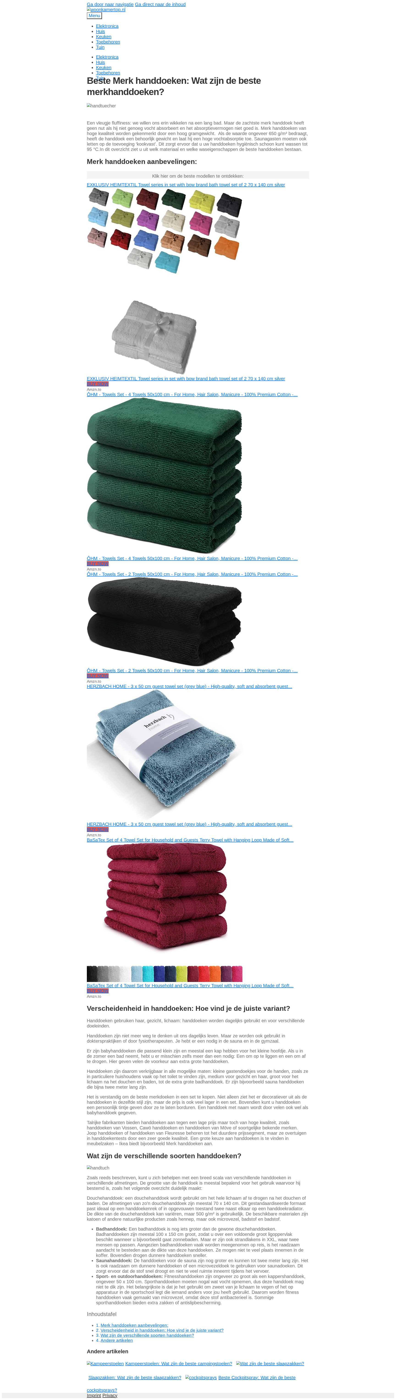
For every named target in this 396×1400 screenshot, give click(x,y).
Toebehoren (108, 41)
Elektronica (107, 26)
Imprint (94, 1395)
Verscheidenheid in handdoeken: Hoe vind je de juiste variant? (162, 1330)
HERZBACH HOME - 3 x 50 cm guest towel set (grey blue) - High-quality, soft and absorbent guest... (189, 686)
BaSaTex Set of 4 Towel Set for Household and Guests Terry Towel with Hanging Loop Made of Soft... (190, 840)
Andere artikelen (117, 1340)
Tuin (100, 47)
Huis (100, 31)
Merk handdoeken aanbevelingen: (134, 1325)
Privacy (109, 1395)
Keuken (103, 36)
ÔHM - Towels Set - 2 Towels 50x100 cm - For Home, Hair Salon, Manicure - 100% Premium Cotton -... (192, 574)
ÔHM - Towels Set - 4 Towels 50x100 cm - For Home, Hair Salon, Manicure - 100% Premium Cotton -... (192, 394)
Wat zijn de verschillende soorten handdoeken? (147, 1335)
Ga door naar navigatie (110, 4)
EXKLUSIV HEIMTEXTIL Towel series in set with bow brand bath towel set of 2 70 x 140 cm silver (186, 184)
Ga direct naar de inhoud (160, 4)
